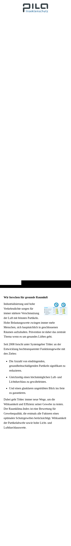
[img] (35, 151)
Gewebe (53, 518)
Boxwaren (54, 541)
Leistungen (54, 513)
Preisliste (53, 528)
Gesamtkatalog (57, 523)
